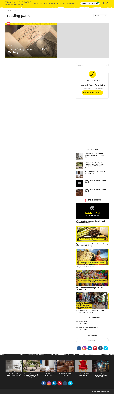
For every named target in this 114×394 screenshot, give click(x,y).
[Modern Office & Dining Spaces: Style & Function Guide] (79, 156)
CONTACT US (72, 3)
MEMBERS (61, 3)
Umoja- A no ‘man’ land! (85, 267)
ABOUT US (38, 3)
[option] (14, 368)
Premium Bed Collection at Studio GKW (95, 172)
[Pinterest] (95, 348)
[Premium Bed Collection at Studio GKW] (79, 174)
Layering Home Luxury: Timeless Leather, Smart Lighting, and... (31, 375)
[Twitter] (105, 348)
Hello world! (83, 324)
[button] (104, 3)
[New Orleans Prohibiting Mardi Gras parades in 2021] (92, 278)
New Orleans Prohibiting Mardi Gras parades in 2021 (89, 288)
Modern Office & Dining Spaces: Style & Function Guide (94, 155)
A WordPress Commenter (87, 327)
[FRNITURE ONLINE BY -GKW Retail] (79, 183)
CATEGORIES (49, 3)
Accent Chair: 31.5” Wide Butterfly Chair (83, 374)
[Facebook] (79, 348)
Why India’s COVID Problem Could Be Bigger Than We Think (90, 311)
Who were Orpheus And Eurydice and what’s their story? (90, 222)
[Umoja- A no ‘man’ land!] (92, 257)
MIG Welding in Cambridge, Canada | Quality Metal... (100, 375)
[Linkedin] (89, 348)
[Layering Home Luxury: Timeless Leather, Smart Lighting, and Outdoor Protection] (79, 165)
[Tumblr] (100, 348)
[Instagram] (84, 348)
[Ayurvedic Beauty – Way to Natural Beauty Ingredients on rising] (92, 234)
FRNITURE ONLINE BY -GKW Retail (96, 181)
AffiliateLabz (83, 321)
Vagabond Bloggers (18, 2)
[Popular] (8, 23)
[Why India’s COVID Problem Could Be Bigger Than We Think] (92, 300)
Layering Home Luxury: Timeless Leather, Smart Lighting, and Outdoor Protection (94, 164)
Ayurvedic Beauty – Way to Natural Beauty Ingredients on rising (92, 244)
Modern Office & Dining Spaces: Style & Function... (14, 374)
